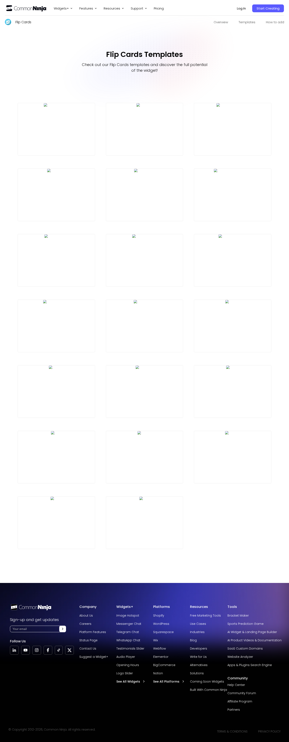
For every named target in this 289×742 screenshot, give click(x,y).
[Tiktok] (59, 650)
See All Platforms (166, 681)
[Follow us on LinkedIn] (14, 650)
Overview (221, 22)
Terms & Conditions (232, 731)
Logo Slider (124, 673)
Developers (198, 648)
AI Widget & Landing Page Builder (252, 632)
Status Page (88, 640)
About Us (86, 615)
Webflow (159, 648)
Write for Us (198, 657)
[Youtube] (25, 650)
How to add (275, 22)
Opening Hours (127, 665)
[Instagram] (36, 650)
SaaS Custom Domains (245, 648)
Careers (85, 624)
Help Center (236, 685)
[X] (69, 650)
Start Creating (268, 8)
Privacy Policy (269, 731)
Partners (233, 710)
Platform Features (92, 632)
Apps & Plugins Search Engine (249, 665)
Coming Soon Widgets (207, 681)
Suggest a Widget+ (93, 657)
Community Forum (241, 693)
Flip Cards (23, 22)
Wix (155, 640)
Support (137, 8)
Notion (158, 673)
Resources (199, 606)
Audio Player (125, 657)
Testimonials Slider (130, 648)
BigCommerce (164, 665)
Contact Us (87, 648)
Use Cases (198, 624)
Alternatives (199, 665)
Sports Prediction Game (245, 624)
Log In (241, 8)
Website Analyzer (240, 657)
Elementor (160, 657)
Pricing (159, 8)
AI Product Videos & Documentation (254, 640)
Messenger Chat (128, 624)
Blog (193, 640)
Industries (197, 632)
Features (86, 8)
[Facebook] (48, 650)
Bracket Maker (238, 615)
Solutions (197, 673)
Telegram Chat (127, 632)
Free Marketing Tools (205, 615)
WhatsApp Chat (128, 640)
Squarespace (163, 632)
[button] (62, 629)
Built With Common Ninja (208, 690)
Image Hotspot (127, 615)
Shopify (158, 615)
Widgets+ (61, 8)
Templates (247, 22)
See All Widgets (128, 681)
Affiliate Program (239, 701)
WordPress (161, 624)
